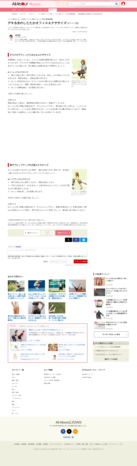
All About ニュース (87, 374)
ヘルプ (121, 444)
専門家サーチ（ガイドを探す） (53, 374)
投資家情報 (31, 444)
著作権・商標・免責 (82, 444)
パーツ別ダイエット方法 (45, 14)
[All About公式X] (69, 431)
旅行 (13, 401)
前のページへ (33, 233)
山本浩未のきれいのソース (29, 359)
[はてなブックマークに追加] (83, 240)
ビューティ (23, 14)
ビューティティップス (66, 359)
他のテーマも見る (111, 359)
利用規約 (45, 444)
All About (14, 14)
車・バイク (15, 413)
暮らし (14, 389)
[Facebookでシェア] (76, 240)
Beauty (35, 4)
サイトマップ (113, 444)
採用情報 (23, 444)
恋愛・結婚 (15, 392)
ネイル (46, 10)
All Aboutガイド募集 (50, 377)
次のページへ (63, 233)
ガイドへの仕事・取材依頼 (51, 380)
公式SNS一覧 (68, 437)
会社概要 (16, 444)
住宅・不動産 (16, 374)
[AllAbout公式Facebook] (63, 431)
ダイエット (52, 10)
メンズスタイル (16, 398)
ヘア (32, 10)
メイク (20, 10)
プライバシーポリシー (56, 444)
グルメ (14, 410)
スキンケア (26, 10)
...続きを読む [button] (83, 41)
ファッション (16, 407)
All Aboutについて (69, 444)
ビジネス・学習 (16, 395)
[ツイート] (68, 240)
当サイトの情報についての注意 (99, 444)
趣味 (13, 404)
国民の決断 (47, 383)
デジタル (14, 386)
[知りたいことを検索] (116, 4)
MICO (14, 10)
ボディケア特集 (34, 340)
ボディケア (39, 10)
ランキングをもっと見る (111, 334)
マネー (14, 377)
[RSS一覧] (75, 431)
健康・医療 (15, 380)
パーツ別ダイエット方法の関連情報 (65, 14)
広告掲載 (38, 444)
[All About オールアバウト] (20, 4)
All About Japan (86, 377)
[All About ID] (123, 4)
